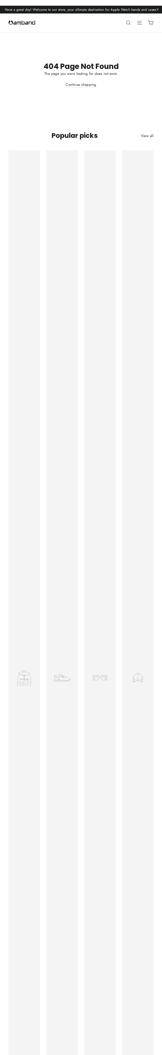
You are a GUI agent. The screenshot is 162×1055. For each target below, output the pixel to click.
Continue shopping (81, 84)
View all (147, 135)
